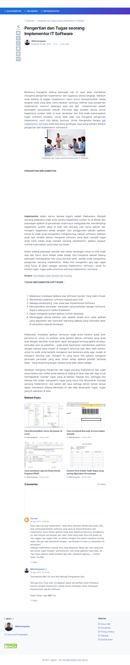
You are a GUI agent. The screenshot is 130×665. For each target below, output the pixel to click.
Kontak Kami (106, 639)
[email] (18, 59)
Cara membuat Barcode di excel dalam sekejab (86, 432)
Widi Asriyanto (37, 569)
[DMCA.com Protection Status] (10, 647)
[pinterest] (18, 54)
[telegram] (18, 48)
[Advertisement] (65, 66)
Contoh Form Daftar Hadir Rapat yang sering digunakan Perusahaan (85, 472)
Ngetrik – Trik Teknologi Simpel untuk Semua (69, 660)
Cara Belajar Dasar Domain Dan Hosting (52, 275)
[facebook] (18, 33)
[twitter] (18, 38)
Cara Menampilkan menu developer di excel (43, 432)
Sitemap (104, 635)
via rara (33, 518)
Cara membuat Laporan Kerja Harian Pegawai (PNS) (42, 472)
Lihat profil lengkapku (17, 634)
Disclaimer (105, 628)
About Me (105, 624)
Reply (34, 562)
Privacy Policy (107, 631)
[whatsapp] (18, 43)
